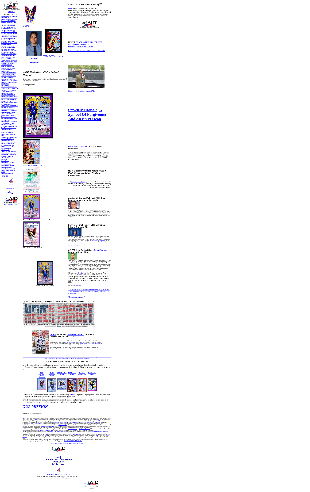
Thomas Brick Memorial (8, 117)
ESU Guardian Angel (7, 124)
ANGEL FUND (5, 71)
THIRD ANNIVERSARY (7, 91)
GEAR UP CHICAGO (7, 44)
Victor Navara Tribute (7, 35)
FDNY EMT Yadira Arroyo (53, 56)
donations (81, 273)
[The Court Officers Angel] (82, 391)
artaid (90, 47)
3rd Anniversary (95, 343)
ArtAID (11, 11)
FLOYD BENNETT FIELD (8, 57)
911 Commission (71, 342)
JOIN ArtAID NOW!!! (7, 113)
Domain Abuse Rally (7, 173)
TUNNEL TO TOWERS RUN (9, 90)
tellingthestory (74, 44)
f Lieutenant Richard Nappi (97, 240)
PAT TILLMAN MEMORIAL (8, 99)
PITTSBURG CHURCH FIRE (9, 102)
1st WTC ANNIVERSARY (8, 30)
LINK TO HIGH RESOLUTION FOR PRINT (86, 51)
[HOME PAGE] (11, 183)
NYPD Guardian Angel (52, 374)
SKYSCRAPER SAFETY (8, 94)
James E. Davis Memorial (9, 131)
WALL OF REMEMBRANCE (9, 61)
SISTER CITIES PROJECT (8, 50)
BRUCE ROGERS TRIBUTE (9, 98)
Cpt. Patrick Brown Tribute (9, 32)
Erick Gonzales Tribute (8, 112)
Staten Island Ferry (7, 135)
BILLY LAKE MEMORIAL (8, 79)
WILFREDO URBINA (7, 77)
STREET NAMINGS (6, 58)
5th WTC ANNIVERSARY (8, 24)
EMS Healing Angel (7, 146)
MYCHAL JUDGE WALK (8, 47)
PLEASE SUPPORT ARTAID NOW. (73, 441)
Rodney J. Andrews (84, 429)
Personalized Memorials (8, 154)
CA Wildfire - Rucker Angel (9, 118)
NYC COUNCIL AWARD (7, 52)
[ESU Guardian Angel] (92, 390)
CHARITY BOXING (6, 65)
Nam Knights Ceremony (8, 39)
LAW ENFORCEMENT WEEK (9, 96)
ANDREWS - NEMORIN (7, 109)
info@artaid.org (11, 188)
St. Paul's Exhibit (6, 167)
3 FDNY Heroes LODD (7, 74)
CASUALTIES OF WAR (7, 66)
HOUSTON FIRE (6, 101)
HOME (11, 184)
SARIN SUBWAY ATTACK (8, 72)
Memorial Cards (6, 164)
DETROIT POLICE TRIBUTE (9, 110)
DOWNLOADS (5, 83)
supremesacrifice (80, 47)
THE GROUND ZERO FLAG (9, 43)
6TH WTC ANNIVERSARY (8, 22)
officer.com (78, 285)
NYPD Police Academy (8, 38)
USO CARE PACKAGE (7, 41)
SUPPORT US (5, 17)
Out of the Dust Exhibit (8, 168)
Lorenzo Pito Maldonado (77, 146)
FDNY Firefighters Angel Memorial (42, 375)
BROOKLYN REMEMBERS (8, 54)
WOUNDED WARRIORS (8, 55)
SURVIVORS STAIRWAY (8, 49)
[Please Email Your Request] (11, 195)
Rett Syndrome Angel (7, 140)
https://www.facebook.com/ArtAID (81, 91)
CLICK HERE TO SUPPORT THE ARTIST (59, 474)
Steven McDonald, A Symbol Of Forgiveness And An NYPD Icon (87, 114)
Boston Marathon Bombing (9, 16)
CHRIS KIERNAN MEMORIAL (9, 106)
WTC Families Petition (7, 123)
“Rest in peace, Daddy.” (76, 297)
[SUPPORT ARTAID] (11, 3)
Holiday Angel (5, 120)
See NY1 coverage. (73, 245)
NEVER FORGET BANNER (9, 121)
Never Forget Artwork (7, 165)
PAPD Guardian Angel (61, 373)
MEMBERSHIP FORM (7, 115)
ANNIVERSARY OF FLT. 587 (9, 80)
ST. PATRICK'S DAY (7, 104)
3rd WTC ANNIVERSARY (8, 27)
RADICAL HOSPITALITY (8, 107)
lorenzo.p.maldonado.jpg (32, 165)
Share (26, 26)
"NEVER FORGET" (75, 335)
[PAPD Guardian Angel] (61, 389)
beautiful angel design (79, 182)
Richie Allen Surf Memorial (9, 19)
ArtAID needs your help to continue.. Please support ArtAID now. (67, 443)
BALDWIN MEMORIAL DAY (9, 68)
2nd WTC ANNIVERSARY (8, 28)
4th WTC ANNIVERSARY (8, 25)
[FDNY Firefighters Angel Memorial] (41, 389)
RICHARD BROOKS (7, 93)
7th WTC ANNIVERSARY (8, 21)
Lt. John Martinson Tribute (9, 33)
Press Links (5, 161)
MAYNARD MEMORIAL (7, 63)
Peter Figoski (100, 250)
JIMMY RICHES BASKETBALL (10, 88)
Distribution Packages (8, 162)
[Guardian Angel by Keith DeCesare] (31, 218)
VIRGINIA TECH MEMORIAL (9, 36)
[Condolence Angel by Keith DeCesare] (31, 192)
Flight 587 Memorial (7, 156)
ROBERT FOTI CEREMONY (9, 82)
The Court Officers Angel (8, 128)
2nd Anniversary (84, 343)
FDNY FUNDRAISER (7, 69)
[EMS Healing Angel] (72, 391)
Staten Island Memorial (8, 134)
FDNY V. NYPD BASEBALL (9, 87)
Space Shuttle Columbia (8, 151)
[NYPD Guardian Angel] (51, 391)
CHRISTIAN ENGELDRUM (8, 76)
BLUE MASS (5, 85)
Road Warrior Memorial (8, 153)
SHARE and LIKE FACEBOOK (89, 42)
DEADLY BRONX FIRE (7, 46)
